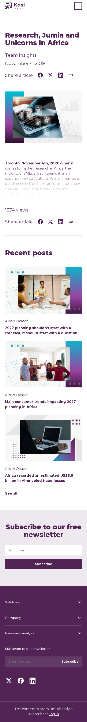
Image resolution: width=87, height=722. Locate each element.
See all (11, 493)
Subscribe (43, 564)
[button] (78, 6)
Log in (54, 714)
